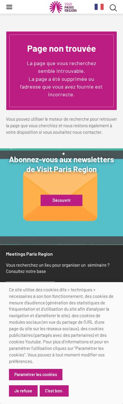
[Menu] (9, 7)
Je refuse (23, 390)
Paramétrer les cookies (35, 374)
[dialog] (61, 343)
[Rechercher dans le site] (113, 6)
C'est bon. (54, 390)
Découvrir (62, 200)
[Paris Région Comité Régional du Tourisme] (63, 7)
